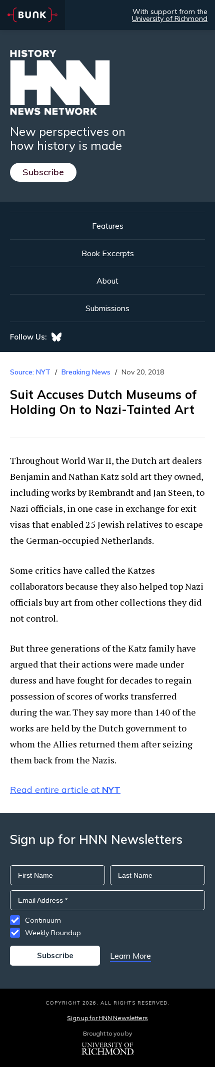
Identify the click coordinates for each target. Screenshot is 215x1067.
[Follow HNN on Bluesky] (57, 337)
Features (108, 226)
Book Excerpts (108, 253)
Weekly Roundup (53, 932)
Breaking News (86, 371)
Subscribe (43, 172)
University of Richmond (170, 18)
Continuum (43, 920)
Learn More (130, 956)
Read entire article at (65, 789)
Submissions (108, 308)
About (107, 281)
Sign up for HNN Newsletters (107, 1018)
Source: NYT (30, 371)
